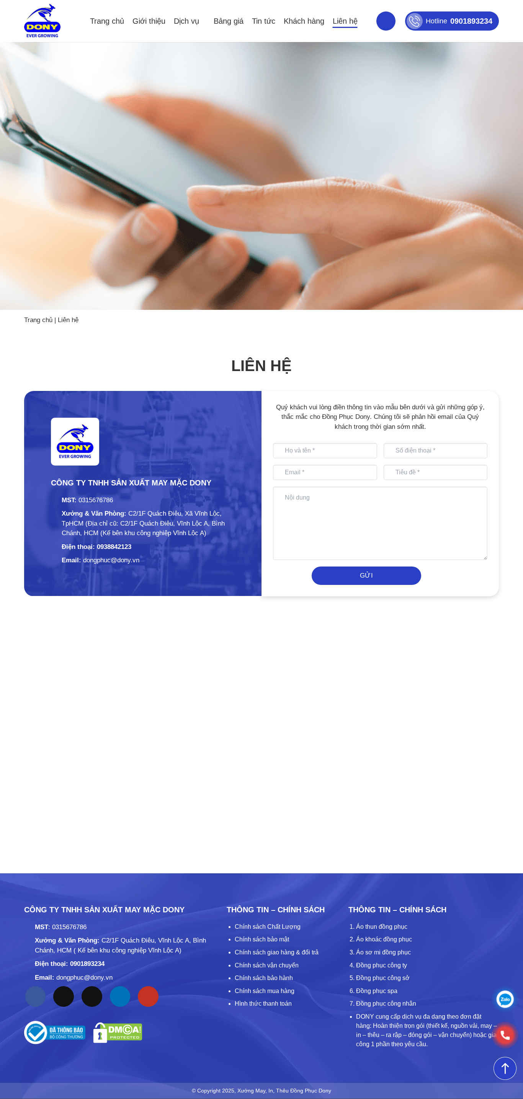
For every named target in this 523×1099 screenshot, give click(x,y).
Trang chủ (107, 21)
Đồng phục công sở (383, 978)
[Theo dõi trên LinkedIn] (120, 996)
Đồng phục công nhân (386, 1003)
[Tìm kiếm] (386, 21)
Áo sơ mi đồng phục (383, 952)
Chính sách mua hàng (264, 991)
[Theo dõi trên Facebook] (35, 996)
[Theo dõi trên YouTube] (148, 996)
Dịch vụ (186, 21)
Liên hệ (345, 21)
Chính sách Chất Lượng (268, 926)
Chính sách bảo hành (264, 978)
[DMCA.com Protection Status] (117, 1032)
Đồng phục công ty (381, 965)
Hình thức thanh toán (263, 1003)
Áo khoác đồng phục (384, 939)
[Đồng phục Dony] (42, 21)
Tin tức (263, 21)
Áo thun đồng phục (381, 926)
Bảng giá (229, 21)
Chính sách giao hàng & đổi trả (277, 952)
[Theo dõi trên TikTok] (63, 996)
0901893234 (87, 963)
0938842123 (114, 546)
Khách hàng (304, 21)
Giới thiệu (148, 21)
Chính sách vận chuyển (267, 965)
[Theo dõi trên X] (92, 996)
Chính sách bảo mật (262, 939)
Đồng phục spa (376, 991)
